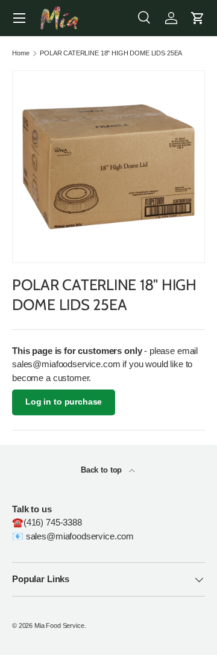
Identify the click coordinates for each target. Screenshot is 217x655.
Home (20, 53)
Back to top (102, 469)
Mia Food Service (59, 625)
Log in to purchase (63, 401)
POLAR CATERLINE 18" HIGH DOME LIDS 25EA (111, 53)
